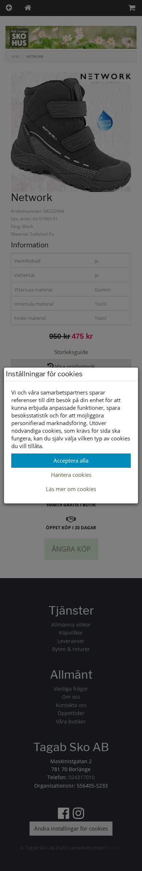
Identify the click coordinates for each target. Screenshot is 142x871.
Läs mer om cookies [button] (71, 489)
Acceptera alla (71, 460)
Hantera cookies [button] (71, 474)
